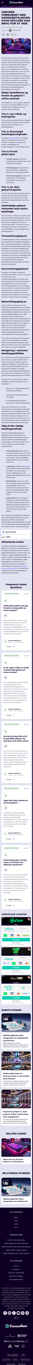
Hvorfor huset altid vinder (16, 1240)
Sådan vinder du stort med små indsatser (16, 1247)
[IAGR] (17, 1346)
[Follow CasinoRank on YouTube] (18, 1313)
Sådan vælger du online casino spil (16, 1243)
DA (15, 1318)
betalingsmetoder (13, 138)
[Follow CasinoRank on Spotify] (23, 1313)
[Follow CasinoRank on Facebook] (5, 1313)
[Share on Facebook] (8, 34)
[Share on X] (3, 34)
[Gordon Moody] (22, 1335)
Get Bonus (16, 939)
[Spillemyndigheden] (10, 1335)
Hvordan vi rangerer (16, 1276)
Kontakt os (16, 1269)
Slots (16, 1227)
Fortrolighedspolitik (16, 1279)
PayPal (28, 466)
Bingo (16, 1217)
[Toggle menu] (2, 2)
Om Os (16, 1266)
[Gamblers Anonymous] (10, 1346)
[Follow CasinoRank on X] (14, 1313)
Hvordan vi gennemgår (16, 1273)
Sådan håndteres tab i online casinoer (16, 1253)
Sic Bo (16, 1224)
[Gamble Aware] (16, 1340)
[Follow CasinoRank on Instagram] (9, 1313)
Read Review (16, 943)
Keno (16, 1221)
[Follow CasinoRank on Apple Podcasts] (27, 1313)
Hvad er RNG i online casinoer (16, 1250)
